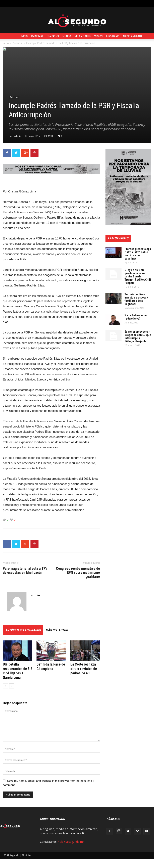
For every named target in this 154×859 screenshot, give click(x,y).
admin (17, 135)
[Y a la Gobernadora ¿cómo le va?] (113, 319)
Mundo (67, 36)
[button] (147, 3)
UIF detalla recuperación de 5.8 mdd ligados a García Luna (17, 671)
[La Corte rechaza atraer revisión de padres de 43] (85, 650)
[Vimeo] (137, 831)
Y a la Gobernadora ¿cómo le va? (136, 317)
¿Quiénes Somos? (93, 3)
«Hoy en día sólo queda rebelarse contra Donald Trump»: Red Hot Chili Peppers (138, 276)
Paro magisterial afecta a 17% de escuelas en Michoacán (25, 571)
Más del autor (57, 630)
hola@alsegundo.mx (71, 842)
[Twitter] (128, 831)
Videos (98, 36)
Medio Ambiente (133, 36)
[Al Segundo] (77, 20)
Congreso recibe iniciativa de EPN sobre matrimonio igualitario (78, 573)
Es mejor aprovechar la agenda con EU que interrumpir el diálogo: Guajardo (138, 336)
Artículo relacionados (23, 630)
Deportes (53, 36)
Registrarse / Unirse (51, 3)
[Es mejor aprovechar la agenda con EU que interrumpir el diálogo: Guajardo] (113, 335)
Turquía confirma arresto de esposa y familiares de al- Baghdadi (136, 299)
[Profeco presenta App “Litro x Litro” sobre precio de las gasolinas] (113, 252)
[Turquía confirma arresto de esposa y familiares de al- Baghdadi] (113, 298)
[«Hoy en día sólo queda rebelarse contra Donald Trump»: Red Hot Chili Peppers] (113, 274)
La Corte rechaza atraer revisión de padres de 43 (83, 668)
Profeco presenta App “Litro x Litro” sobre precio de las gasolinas (138, 253)
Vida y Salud (83, 36)
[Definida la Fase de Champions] (51, 650)
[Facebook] (109, 831)
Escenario (113, 36)
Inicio (24, 36)
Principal (37, 36)
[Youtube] (146, 831)
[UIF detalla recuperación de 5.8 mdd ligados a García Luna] (17, 650)
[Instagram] (119, 831)
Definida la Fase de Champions (50, 666)
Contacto (73, 3)
